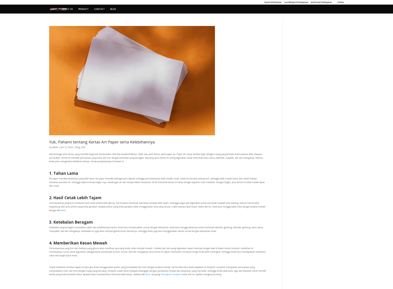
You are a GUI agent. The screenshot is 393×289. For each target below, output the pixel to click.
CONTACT (99, 9)
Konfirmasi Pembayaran (321, 2)
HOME (53, 9)
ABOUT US (67, 9)
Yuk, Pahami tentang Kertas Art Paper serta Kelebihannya (102, 142)
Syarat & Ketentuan (272, 2)
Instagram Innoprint (171, 274)
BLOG (113, 9)
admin (55, 147)
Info (83, 147)
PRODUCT (83, 9)
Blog (77, 147)
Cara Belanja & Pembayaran (296, 2)
